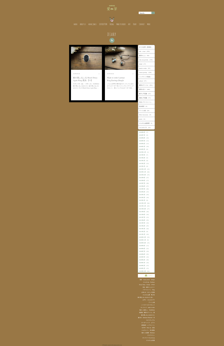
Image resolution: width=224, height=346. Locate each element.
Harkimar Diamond (147, 317)
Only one (149, 327)
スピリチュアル (150, 320)
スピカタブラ (151, 300)
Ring (153, 289)
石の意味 (152, 330)
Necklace (152, 282)
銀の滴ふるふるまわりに (148, 315)
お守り (144, 300)
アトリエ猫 (152, 302)
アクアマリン (151, 335)
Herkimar (152, 332)
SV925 (153, 284)
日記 (144, 287)
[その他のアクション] (100, 74)
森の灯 (140, 317)
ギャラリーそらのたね (148, 337)
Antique (153, 279)
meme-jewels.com (117, 345)
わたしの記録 (151, 292)
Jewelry (148, 284)
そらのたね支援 (150, 340)
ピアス (153, 322)
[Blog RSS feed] (111, 40)
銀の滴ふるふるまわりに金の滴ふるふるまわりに (146, 297)
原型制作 (143, 325)
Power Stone (142, 284)
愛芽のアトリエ (148, 312)
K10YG (144, 327)
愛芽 (141, 279)
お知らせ (143, 292)
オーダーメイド (145, 322)
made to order (151, 307)
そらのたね (146, 282)
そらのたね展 (146, 294)
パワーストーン (147, 289)
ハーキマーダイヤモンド (148, 305)
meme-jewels (146, 279)
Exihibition (152, 310)
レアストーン (151, 325)
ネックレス (144, 307)
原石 (153, 327)
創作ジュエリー (150, 287)
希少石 (153, 294)
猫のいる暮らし (143, 310)
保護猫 (141, 312)
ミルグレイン (145, 330)
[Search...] (153, 13)
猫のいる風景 (145, 332)
